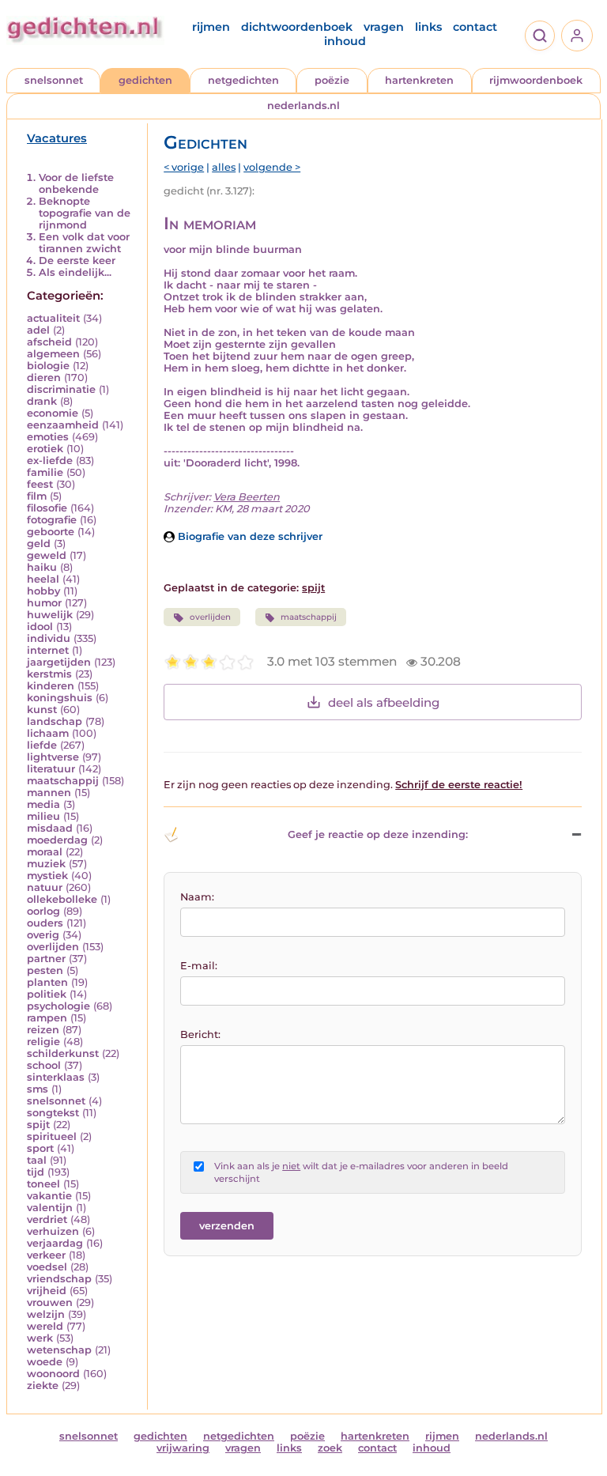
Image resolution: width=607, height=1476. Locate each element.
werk (40, 1338)
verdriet (47, 1219)
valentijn (50, 1208)
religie (43, 1042)
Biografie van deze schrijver (248, 536)
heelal (43, 579)
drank (42, 401)
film (37, 496)
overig (43, 935)
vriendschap (59, 1279)
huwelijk (50, 615)
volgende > (271, 167)
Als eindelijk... (75, 272)
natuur (44, 887)
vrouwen (50, 1302)
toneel (43, 1184)
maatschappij (63, 781)
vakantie (49, 1196)
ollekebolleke (62, 899)
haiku (42, 567)
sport (40, 1148)
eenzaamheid (63, 425)
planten (47, 982)
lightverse (53, 757)
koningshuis (59, 698)
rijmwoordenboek (535, 80)
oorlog (43, 911)
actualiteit (53, 318)
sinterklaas (56, 1077)
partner (46, 958)
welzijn (46, 1314)
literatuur (51, 769)
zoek (330, 1448)
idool (40, 626)
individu (48, 638)
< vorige (184, 167)
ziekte (42, 1385)
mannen (49, 792)
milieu (43, 816)
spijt (38, 1125)
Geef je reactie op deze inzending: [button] (378, 834)
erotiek (45, 449)
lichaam (48, 733)
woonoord (53, 1374)
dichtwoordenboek (297, 27)
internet (48, 650)
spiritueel (52, 1136)
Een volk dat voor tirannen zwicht (84, 243)
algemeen (53, 354)
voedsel (47, 1267)
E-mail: (198, 966)
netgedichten (243, 80)
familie (45, 472)
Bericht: (200, 1034)
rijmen (211, 27)
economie (52, 413)
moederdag (57, 840)
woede (44, 1362)
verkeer (46, 1255)
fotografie (52, 520)
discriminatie (61, 389)
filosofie (47, 508)
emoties (48, 437)
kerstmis (49, 674)
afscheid (49, 342)
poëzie (332, 80)
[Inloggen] (577, 35)
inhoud (345, 41)
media (43, 804)
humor (44, 603)
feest (40, 484)
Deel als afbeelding (383, 702)
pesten (45, 970)
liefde (42, 745)
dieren (44, 377)
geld (39, 543)
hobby (43, 591)
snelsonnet (54, 80)
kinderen (50, 686)
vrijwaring (182, 1448)
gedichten (145, 80)
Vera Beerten (246, 497)
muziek (46, 864)
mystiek (47, 875)
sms (37, 1089)
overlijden (53, 947)
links (428, 27)
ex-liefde (50, 460)
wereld (45, 1326)
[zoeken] (540, 36)
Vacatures (57, 138)
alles (224, 167)
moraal (44, 852)
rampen (47, 1018)
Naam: (197, 897)
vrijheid (46, 1291)
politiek (46, 994)
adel (38, 330)
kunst (42, 709)
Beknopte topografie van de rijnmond (84, 213)
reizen (43, 1030)
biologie (48, 366)
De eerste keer (77, 260)
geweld (46, 555)
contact (475, 27)
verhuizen (53, 1231)
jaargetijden (59, 662)
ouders (45, 923)
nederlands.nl (303, 105)
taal (37, 1160)
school (44, 1065)
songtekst (53, 1113)
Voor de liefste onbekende (76, 183)
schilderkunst (63, 1053)
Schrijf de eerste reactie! (458, 785)
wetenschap (59, 1350)
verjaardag (55, 1243)
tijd (35, 1172)
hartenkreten (419, 80)
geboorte (50, 532)
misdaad (50, 828)
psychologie (58, 1006)
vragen (384, 27)
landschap (54, 721)
